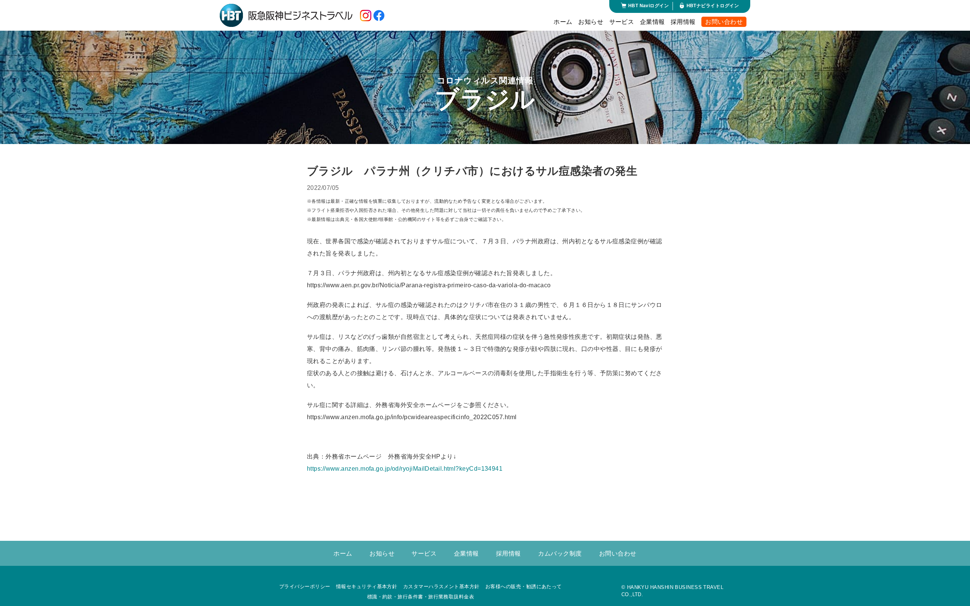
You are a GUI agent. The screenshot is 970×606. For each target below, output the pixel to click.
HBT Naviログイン (648, 5)
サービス (621, 22)
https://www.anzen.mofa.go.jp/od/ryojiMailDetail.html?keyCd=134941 (404, 468)
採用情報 (683, 22)
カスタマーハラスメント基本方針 (441, 586)
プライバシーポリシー (304, 586)
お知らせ (590, 22)
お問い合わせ (724, 22)
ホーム (563, 22)
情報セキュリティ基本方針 (366, 586)
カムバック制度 (560, 553)
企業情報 (652, 22)
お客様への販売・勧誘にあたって (523, 586)
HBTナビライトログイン (713, 5)
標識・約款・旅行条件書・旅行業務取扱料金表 (420, 597)
